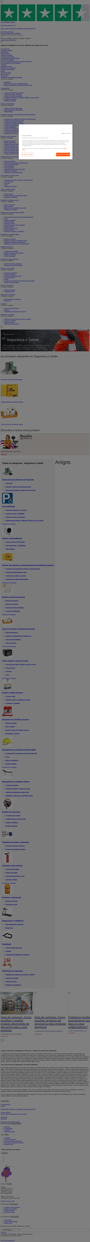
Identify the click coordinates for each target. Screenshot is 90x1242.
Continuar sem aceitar (65, 133)
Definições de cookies (27, 154)
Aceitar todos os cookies (63, 154)
